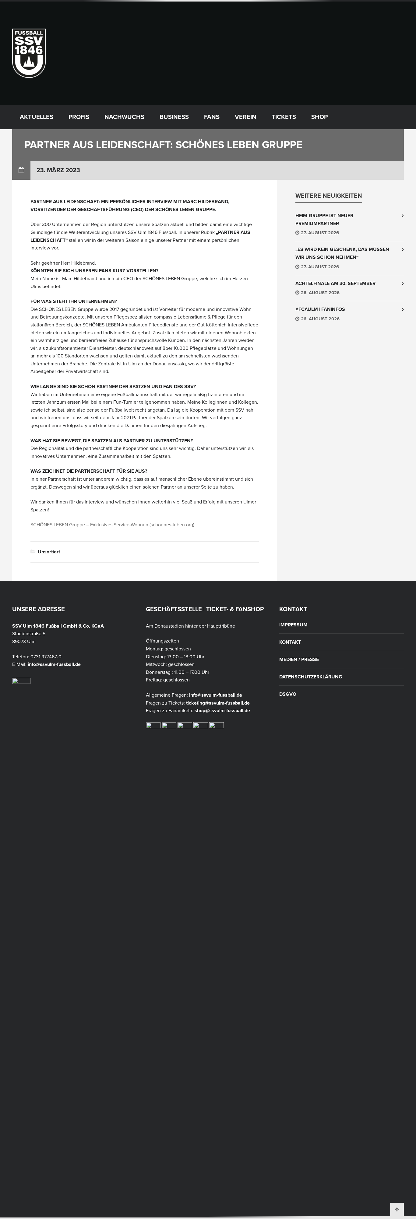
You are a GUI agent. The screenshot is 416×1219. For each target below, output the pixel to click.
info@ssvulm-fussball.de (54, 664)
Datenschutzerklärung (310, 676)
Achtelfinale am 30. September (335, 283)
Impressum (293, 624)
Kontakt (290, 642)
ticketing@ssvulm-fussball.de (218, 703)
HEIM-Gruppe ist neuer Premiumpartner (324, 220)
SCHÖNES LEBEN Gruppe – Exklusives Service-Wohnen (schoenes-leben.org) (112, 525)
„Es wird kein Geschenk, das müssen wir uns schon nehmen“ (342, 253)
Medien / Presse (299, 659)
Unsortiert (49, 552)
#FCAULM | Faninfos (320, 309)
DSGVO (287, 694)
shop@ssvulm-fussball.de (222, 711)
